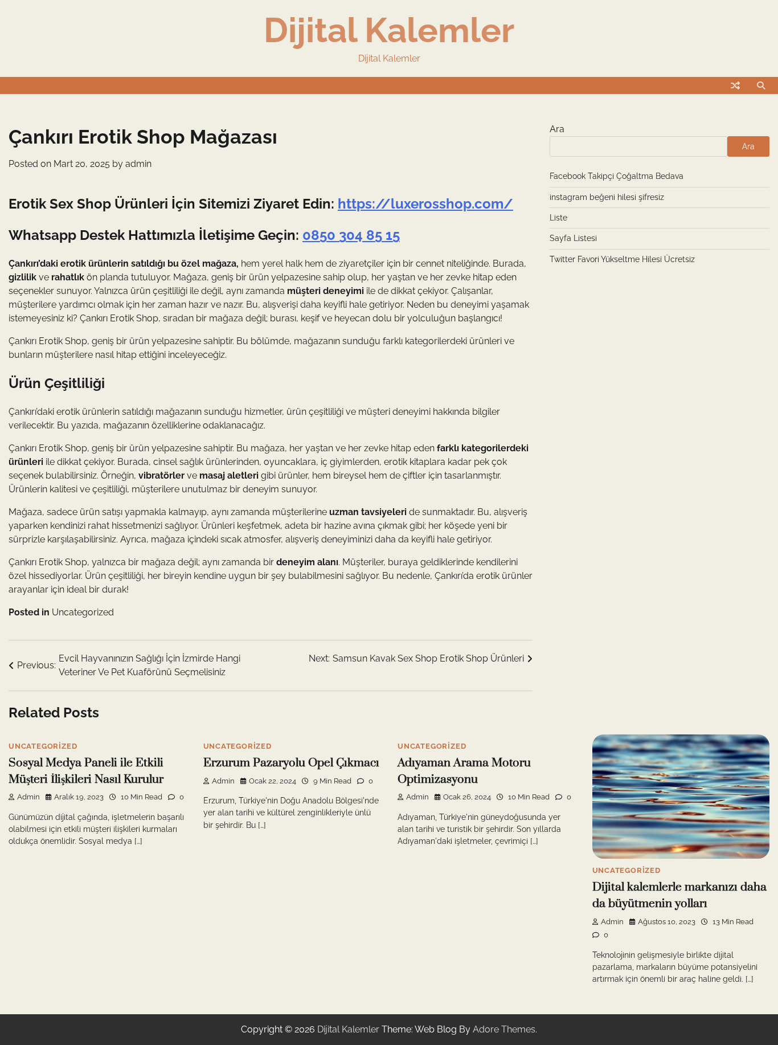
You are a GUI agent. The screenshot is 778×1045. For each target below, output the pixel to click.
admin (138, 163)
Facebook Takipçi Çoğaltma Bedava (616, 176)
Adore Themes (504, 1029)
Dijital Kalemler (389, 30)
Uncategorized (83, 612)
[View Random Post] (735, 85)
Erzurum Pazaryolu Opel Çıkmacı (291, 763)
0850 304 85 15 (351, 235)
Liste (558, 217)
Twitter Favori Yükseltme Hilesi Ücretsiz (622, 259)
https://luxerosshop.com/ (425, 203)
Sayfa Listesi (573, 238)
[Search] (760, 85)
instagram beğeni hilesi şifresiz (607, 197)
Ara (557, 129)
